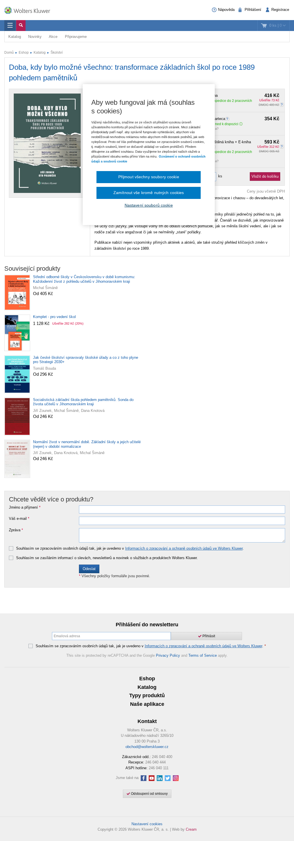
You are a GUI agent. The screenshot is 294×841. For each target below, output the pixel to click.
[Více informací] (228, 119)
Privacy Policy (168, 655)
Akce (53, 36)
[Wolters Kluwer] (30, 9)
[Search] (21, 25)
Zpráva (16, 530)
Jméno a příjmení (24, 507)
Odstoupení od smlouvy (149, 794)
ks (220, 176)
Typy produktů (147, 695)
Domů (9, 53)
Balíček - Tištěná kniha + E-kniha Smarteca (237, 144)
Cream (191, 829)
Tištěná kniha (237, 95)
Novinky (35, 36)
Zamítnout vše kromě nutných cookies (148, 192)
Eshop (24, 53)
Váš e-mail (19, 519)
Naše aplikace (147, 704)
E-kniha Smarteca (237, 119)
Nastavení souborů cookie (149, 205)
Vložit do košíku (265, 176)
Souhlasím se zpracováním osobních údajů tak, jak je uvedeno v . (130, 549)
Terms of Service (202, 655)
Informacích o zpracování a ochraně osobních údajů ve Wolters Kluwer (184, 548)
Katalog (14, 36)
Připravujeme (76, 36)
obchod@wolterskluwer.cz (147, 747)
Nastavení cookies (147, 824)
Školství (57, 53)
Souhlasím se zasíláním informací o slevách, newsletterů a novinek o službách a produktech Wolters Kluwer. (107, 558)
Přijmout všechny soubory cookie (148, 177)
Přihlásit (208, 636)
